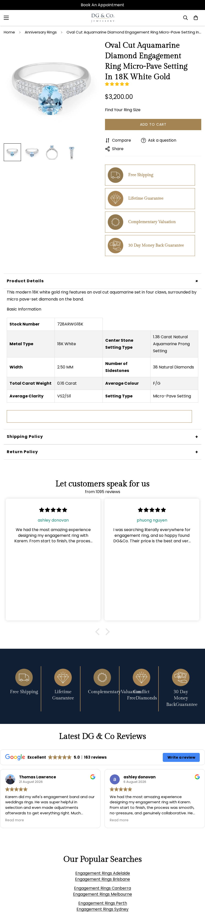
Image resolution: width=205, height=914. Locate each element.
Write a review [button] (181, 757)
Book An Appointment (102, 4)
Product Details (103, 281)
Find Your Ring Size (122, 110)
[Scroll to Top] (195, 887)
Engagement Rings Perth (102, 903)
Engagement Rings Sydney (102, 909)
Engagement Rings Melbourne (102, 894)
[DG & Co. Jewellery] (103, 18)
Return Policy (102, 452)
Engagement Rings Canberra (102, 888)
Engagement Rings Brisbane (102, 879)
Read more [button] (14, 820)
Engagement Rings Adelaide (102, 873)
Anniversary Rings (41, 32)
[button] (117, 84)
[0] (195, 17)
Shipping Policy (102, 437)
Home (9, 32)
